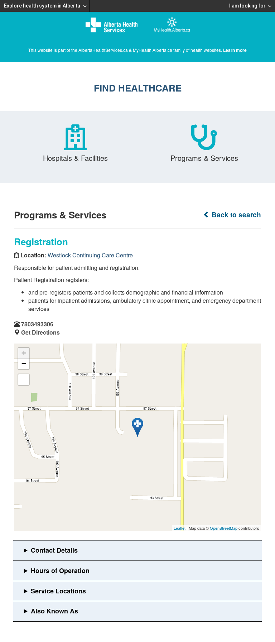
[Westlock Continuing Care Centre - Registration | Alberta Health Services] (137, 427)
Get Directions (40, 332)
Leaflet (179, 528)
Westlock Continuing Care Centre (90, 255)
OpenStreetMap (223, 528)
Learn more (235, 50)
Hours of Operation (60, 570)
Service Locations (58, 591)
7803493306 (37, 324)
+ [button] (23, 353)
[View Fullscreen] (23, 379)
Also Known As (54, 611)
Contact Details (54, 550)
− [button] (23, 363)
